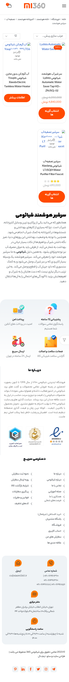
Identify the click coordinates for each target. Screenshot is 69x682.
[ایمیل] (18, 563)
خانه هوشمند (42, 19)
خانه (64, 19)
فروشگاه (55, 19)
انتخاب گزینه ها (52, 113)
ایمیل (18, 571)
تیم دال (41, 656)
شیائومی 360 (33, 652)
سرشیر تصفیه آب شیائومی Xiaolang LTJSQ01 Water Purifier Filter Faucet (51, 168)
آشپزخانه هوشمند (26, 19)
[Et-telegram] (54, 669)
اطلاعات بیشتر (17, 98)
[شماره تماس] (50, 563)
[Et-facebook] (31, 669)
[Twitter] (38, 669)
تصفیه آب (10, 19)
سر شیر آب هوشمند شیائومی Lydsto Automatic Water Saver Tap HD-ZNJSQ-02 (51, 82)
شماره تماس (50, 571)
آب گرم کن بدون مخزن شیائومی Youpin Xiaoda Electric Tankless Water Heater (17, 80)
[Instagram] (46, 669)
